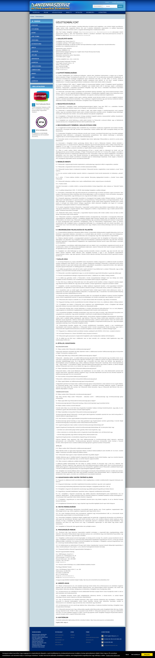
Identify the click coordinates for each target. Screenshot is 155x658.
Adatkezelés (58, 637)
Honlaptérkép (59, 644)
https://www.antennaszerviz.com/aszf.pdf (79, 35)
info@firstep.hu (63, 69)
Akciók (72, 637)
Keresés (120, 6)
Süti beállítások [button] (135, 654)
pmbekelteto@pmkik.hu (68, 575)
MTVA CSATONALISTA (41, 130)
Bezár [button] (127, 654)
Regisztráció (120, 2)
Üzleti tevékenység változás (43, 104)
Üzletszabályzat (40, 16)
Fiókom (88, 635)
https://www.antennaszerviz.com (87, 32)
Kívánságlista (89, 640)
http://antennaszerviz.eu (103, 32)
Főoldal (32, 16)
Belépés (114, 2)
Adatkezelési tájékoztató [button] (113, 655)
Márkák (73, 635)
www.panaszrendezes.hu (68, 577)
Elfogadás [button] (147, 654)
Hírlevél (88, 642)
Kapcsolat (58, 642)
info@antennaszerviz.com (111, 645)
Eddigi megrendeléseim (92, 637)
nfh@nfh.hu (63, 562)
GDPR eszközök (59, 635)
